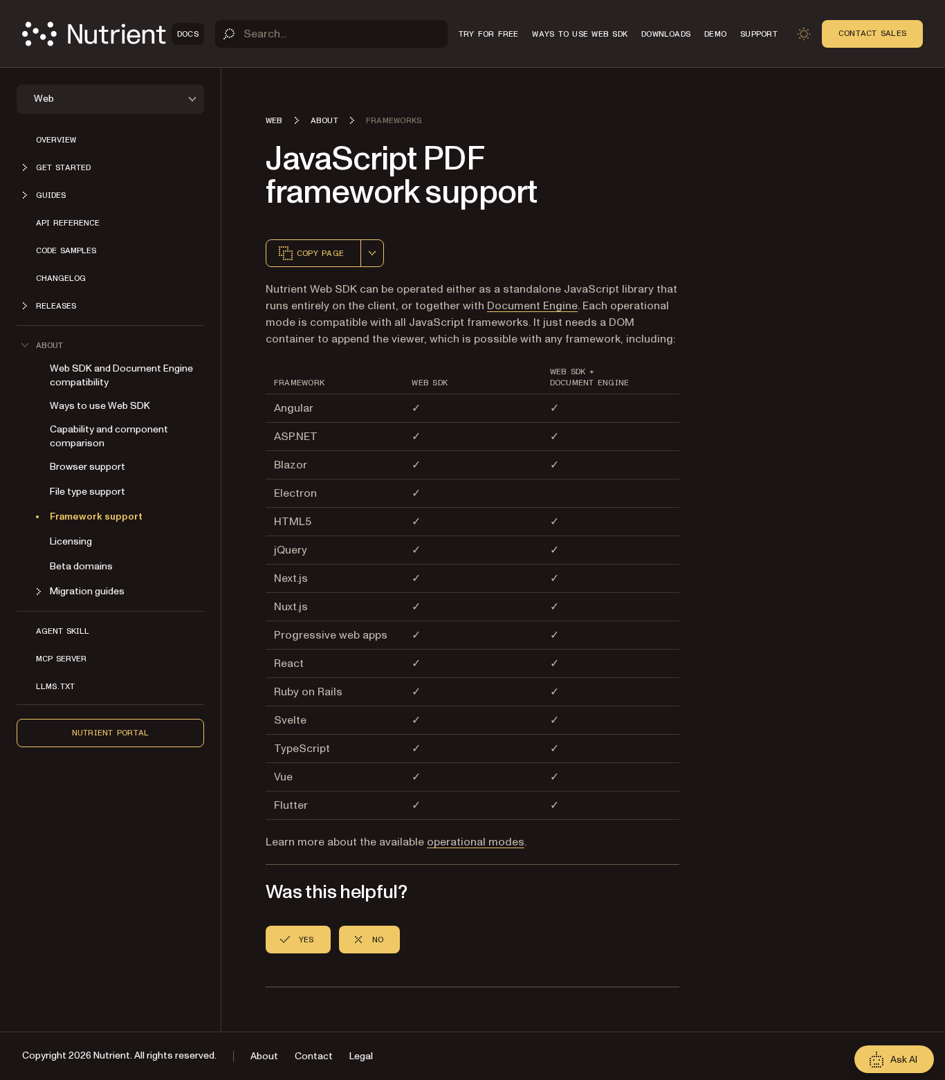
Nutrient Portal (110, 733)
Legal (361, 1056)
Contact (314, 1056)
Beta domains (81, 566)
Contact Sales (872, 33)
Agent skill (62, 631)
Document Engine (532, 305)
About (264, 1056)
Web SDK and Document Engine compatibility (121, 375)
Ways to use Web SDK (100, 405)
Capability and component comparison (109, 436)
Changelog (61, 278)
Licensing (71, 541)
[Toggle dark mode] (803, 34)
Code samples (66, 250)
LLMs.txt (55, 686)
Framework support (96, 516)
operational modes (475, 842)
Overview (56, 140)
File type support (87, 491)
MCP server (61, 659)
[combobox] (372, 253)
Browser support (87, 466)
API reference (68, 223)
